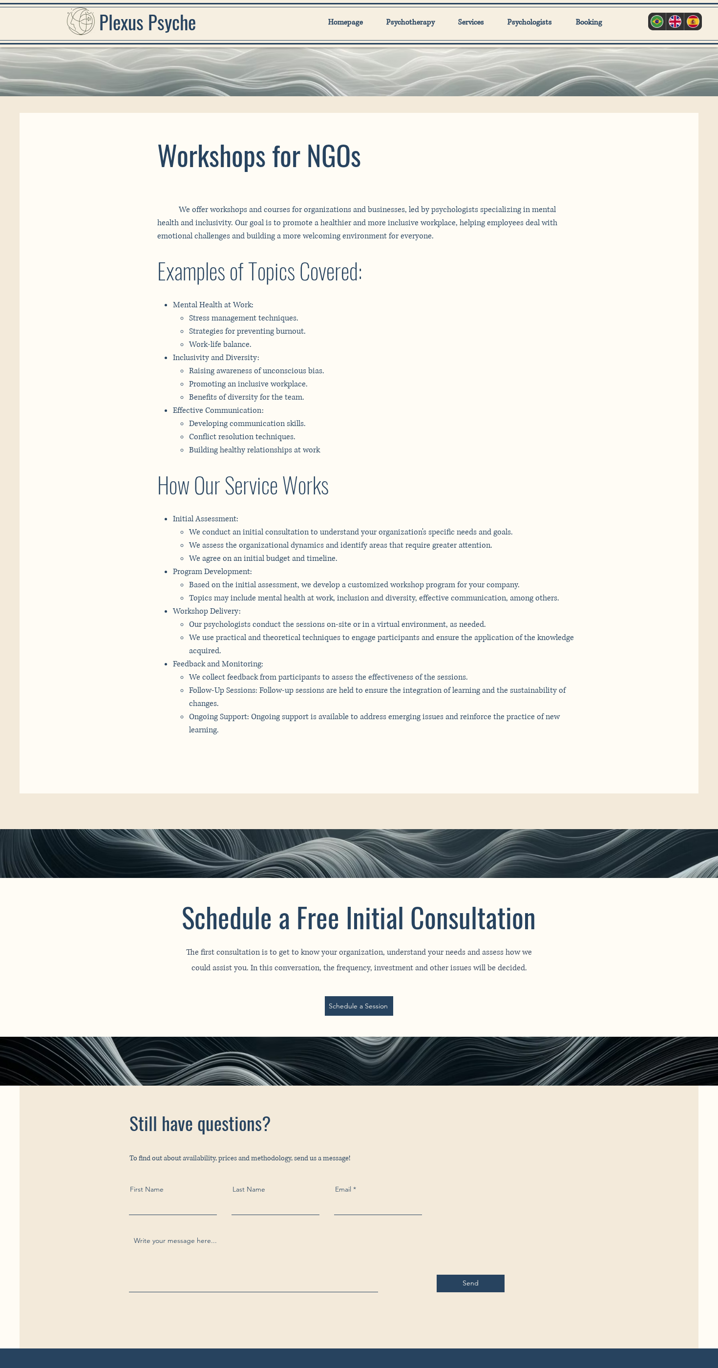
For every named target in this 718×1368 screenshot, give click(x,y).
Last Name (248, 1189)
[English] (675, 21)
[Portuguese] (657, 21)
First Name (147, 1189)
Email (343, 1189)
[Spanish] (693, 21)
